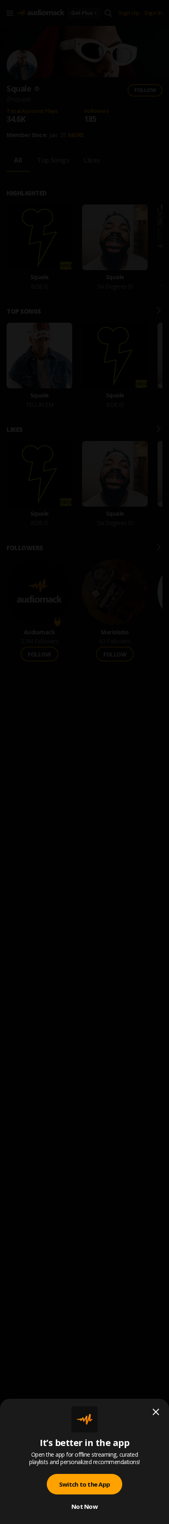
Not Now (84, 1506)
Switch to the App (84, 1484)
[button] (84, 762)
